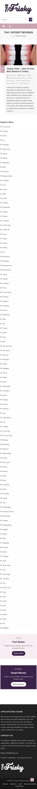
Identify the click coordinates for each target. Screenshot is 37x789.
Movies (5, 467)
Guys (4, 337)
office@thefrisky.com (11, 753)
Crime (5, 234)
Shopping (6, 543)
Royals (5, 534)
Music (4, 476)
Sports (5, 552)
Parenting (6, 494)
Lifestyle (5, 426)
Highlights (6, 368)
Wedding (5, 628)
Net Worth (6, 485)
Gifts (4, 319)
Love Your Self (7, 435)
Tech (4, 570)
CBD (4, 194)
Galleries (5, 301)
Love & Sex (6, 431)
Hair (4, 341)
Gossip (5, 328)
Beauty (5, 153)
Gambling (6, 306)
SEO (4, 538)
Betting (5, 158)
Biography (6, 162)
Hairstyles (6, 359)
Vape (4, 610)
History (5, 373)
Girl (4, 323)
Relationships (7, 525)
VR (4, 623)
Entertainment (7, 265)
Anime (5, 136)
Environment (7, 270)
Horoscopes (6, 386)
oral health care (12, 83)
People (5, 498)
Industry (5, 400)
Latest (20, 784)
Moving (5, 471)
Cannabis (6, 180)
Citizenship (6, 207)
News (4, 489)
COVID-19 (6, 229)
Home (5, 382)
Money (5, 458)
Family (5, 274)
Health (29, 75)
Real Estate (6, 516)
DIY (4, 252)
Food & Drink (7, 292)
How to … (6, 395)
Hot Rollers (6, 391)
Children (5, 203)
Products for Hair (8, 511)
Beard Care (6, 149)
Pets (4, 502)
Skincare (5, 547)
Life (4, 422)
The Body (6, 579)
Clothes (5, 216)
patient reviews (24, 83)
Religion (5, 529)
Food (4, 288)
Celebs (5, 198)
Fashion (5, 279)
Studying (5, 556)
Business (6, 171)
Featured (6, 283)
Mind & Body (7, 453)
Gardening (6, 315)
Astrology (6, 144)
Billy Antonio (12, 75)
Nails (4, 480)
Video (4, 619)
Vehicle (5, 614)
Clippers (5, 212)
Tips (4, 583)
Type (4, 605)
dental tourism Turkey (23, 80)
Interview (6, 408)
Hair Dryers (6, 350)
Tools (4, 592)
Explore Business (18, 684)
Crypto (5, 238)
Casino (5, 189)
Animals (5, 131)
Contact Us (13, 784)
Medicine (6, 449)
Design (5, 247)
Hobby (5, 377)
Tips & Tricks (7, 587)
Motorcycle (6, 462)
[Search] (30, 19)
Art (4, 140)
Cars (4, 185)
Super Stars (6, 565)
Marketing (6, 444)
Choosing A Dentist (20, 78)
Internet (5, 404)
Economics (6, 256)
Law (4, 413)
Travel (5, 601)
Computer (6, 221)
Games (5, 310)
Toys (4, 596)
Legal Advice (7, 417)
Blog (4, 167)
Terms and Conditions (30, 784)
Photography (7, 507)
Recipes (5, 520)
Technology (6, 574)
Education (6, 261)
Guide (5, 332)
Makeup (5, 440)
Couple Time (7, 225)
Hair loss (5, 355)
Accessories (6, 127)
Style (4, 561)
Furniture (6, 297)
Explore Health (18, 653)
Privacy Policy (19, 786)
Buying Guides (7, 176)
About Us (5, 784)
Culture (5, 243)
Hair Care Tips (7, 346)
